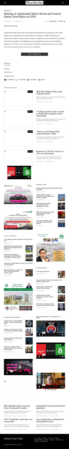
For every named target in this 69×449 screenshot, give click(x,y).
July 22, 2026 (39, 208)
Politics (7, 10)
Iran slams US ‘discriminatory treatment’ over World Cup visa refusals (18, 263)
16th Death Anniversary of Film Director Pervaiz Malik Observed (45, 304)
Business (56, 438)
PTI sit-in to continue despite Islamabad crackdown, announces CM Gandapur (13, 348)
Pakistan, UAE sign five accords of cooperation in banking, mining (13, 330)
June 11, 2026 (7, 259)
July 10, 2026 (39, 217)
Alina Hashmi (39, 123)
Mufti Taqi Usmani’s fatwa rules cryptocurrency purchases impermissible (45, 213)
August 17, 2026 (40, 200)
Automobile (43, 441)
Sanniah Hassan (8, 72)
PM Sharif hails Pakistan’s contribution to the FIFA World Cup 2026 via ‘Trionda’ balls (12, 256)
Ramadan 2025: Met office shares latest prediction (13, 338)
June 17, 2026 (7, 251)
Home (39, 438)
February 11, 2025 (8, 341)
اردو (35, 438)
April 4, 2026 (7, 326)
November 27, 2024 (9, 351)
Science (36, 441)
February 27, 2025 (8, 333)
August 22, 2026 (40, 191)
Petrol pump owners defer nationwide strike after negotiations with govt (43, 205)
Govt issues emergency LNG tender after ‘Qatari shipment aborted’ (44, 222)
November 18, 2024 (41, 307)
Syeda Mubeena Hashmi (10, 416)
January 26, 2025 (40, 290)
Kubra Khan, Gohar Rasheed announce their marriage (44, 287)
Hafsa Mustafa (40, 101)
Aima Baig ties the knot (42, 271)
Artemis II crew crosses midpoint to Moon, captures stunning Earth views (13, 322)
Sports (50, 438)
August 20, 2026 (8, 243)
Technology (59, 440)
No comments (8, 21)
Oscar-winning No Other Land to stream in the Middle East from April (49, 280)
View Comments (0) (34, 54)
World (47, 440)
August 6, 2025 (40, 273)
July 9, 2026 (39, 225)
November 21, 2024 (41, 300)
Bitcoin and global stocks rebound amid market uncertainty (49, 188)
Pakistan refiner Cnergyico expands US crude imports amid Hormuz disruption (45, 196)
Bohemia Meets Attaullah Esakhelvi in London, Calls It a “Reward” (44, 297)
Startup (52, 440)
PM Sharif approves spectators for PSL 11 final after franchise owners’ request (13, 271)
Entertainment (38, 440)
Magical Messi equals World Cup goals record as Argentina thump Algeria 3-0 (13, 247)
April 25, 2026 (7, 275)
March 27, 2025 (40, 283)
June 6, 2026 (7, 267)
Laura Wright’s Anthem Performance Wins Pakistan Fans (18, 240)
